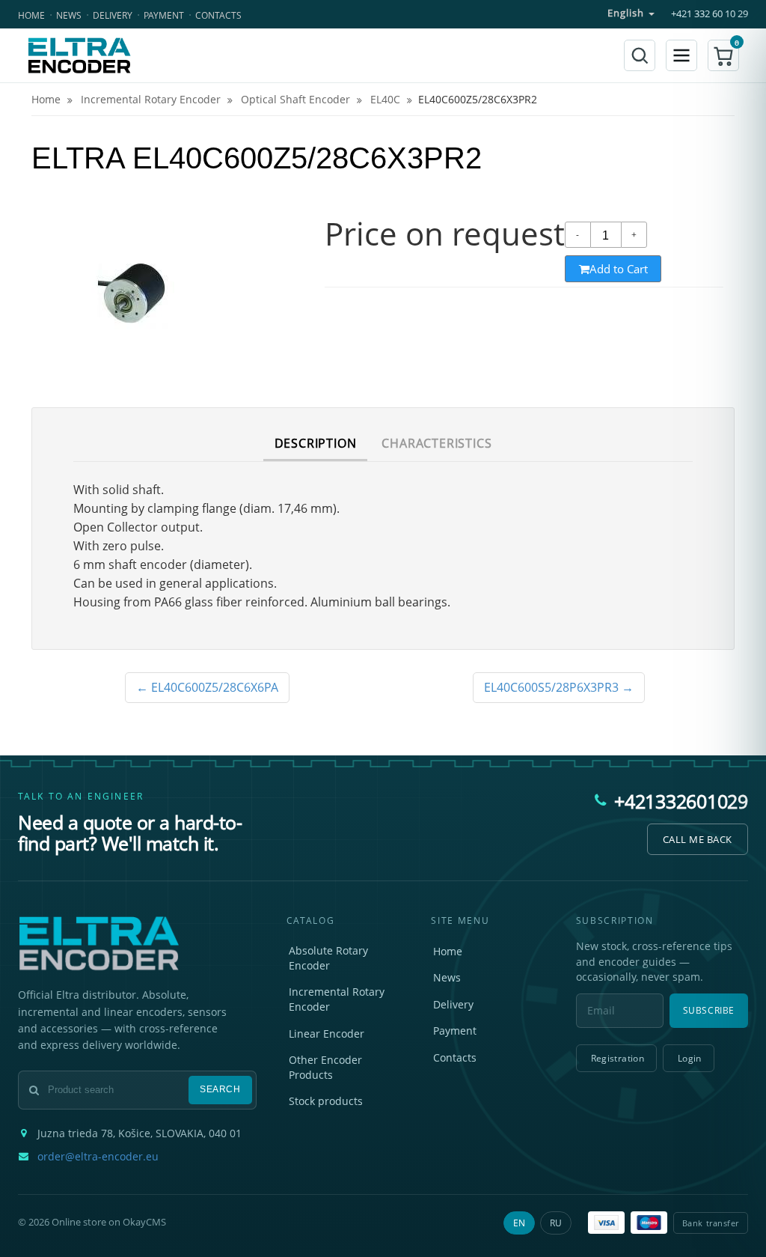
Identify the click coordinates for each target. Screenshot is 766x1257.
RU (556, 1223)
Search (220, 1089)
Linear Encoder (326, 1033)
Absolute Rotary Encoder (328, 958)
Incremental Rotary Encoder (336, 999)
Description (316, 443)
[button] (723, 55)
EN (519, 1223)
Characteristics (436, 443)
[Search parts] (639, 55)
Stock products (326, 1101)
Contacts (218, 15)
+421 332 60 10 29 (709, 13)
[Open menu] (681, 55)
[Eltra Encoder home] (79, 55)
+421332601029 (681, 801)
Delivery (112, 15)
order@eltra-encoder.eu (98, 1156)
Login (690, 1058)
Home (31, 15)
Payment (164, 15)
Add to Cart (618, 268)
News (69, 15)
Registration (617, 1058)
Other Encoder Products (325, 1067)
